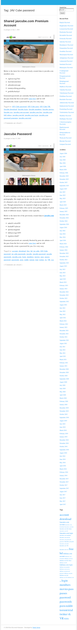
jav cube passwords (18, 254)
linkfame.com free (69, 558)
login (24, 257)
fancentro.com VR (64, 545)
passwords (15, 259)
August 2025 (63, 189)
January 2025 (63, 211)
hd (31, 251)
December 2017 (64, 479)
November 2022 (64, 295)
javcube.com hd (18, 115)
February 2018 (64, 472)
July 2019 (62, 424)
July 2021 (62, 347)
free (28, 251)
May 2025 (62, 198)
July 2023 (62, 269)
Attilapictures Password (66, 58)
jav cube (36, 251)
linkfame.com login (66, 565)
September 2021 (64, 340)
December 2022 (64, 292)
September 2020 (64, 379)
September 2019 (64, 417)
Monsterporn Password (66, 54)
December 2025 (64, 176)
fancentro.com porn (69, 541)
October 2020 (63, 376)
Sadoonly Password (65, 42)
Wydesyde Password (65, 138)
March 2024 (63, 244)
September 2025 (64, 186)
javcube (29, 254)
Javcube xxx (8, 112)
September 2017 (64, 488)
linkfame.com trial (64, 575)
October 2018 (63, 446)
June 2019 (62, 427)
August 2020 (63, 382)
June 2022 (62, 311)
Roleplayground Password (64, 82)
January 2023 (63, 289)
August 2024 (63, 227)
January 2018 (63, 475)
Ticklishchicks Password (67, 112)
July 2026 (62, 157)
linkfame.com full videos (65, 560)
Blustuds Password (65, 141)
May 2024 (62, 237)
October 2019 (63, 414)
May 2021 (62, 353)
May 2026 (62, 163)
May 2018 (62, 462)
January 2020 (63, 404)
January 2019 (63, 437)
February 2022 (64, 324)
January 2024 (63, 250)
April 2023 (63, 279)
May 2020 (62, 392)
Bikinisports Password (66, 67)
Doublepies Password (66, 119)
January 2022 (63, 327)
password (7, 259)
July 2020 (62, 385)
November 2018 (64, 443)
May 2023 (62, 276)
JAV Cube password (19, 106)
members (30, 257)
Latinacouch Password (66, 61)
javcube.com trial (25, 118)
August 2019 (63, 421)
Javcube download (10, 109)
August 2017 (63, 491)
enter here (32, 98)
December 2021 (64, 330)
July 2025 (62, 192)
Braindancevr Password (66, 45)
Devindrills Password (66, 35)
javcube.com (49, 215)
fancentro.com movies (65, 537)
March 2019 (63, 430)
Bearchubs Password (65, 99)
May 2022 (62, 314)
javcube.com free (36, 112)
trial (36, 259)
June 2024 (62, 234)
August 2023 (63, 266)
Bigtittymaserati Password (64, 128)
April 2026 (63, 166)
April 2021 (63, 356)
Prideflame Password (66, 96)
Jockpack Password (65, 144)
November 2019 (64, 411)
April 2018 (63, 466)
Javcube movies (48, 109)
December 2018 (64, 440)
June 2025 (62, 195)
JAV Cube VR (45, 106)
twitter (41, 259)
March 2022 (63, 321)
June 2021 (62, 350)
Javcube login (23, 109)
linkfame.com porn (68, 573)
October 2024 (63, 221)
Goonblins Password (65, 51)
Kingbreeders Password (66, 26)
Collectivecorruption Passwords (65, 123)
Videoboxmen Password (66, 93)
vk (46, 259)
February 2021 (64, 363)
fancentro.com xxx (64, 549)
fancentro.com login (66, 533)
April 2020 (63, 395)
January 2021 (63, 366)
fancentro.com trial (64, 543)
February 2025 (64, 208)
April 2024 (63, 240)
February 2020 (64, 401)
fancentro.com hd (64, 531)
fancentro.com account (64, 523)
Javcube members (35, 109)
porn (21, 259)
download (22, 251)
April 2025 (63, 202)
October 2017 (63, 485)
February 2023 (64, 285)
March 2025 (63, 205)
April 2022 (63, 318)
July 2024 (62, 231)
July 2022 (62, 308)
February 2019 (64, 433)
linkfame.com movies (65, 569)
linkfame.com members (65, 567)
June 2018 (62, 459)
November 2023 (64, 256)
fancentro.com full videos (66, 529)
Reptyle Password (65, 22)
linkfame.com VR (63, 577)
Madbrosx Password (65, 86)
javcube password (39, 254)
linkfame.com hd (63, 562)
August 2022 (63, 305)
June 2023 (62, 273)
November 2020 (64, 372)
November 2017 (64, 482)
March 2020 (63, 398)
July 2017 (62, 495)
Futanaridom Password (66, 48)
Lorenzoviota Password (66, 29)
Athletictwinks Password (67, 103)
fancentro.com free (69, 527)
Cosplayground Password (64, 72)
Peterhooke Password (66, 32)
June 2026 (62, 160)
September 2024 (64, 224)
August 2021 (63, 343)
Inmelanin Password (65, 64)
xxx (52, 259)
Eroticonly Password (65, 38)
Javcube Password (18, 134)
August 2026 (63, 153)
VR (49, 259)
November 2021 (64, 334)
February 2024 (64, 247)
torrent (31, 259)
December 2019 (64, 408)
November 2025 (64, 179)
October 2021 (63, 337)
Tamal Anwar (36, 627)
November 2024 (64, 218)
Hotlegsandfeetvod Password (65, 134)
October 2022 (63, 298)
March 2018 (63, 469)
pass (42, 257)
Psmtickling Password (66, 109)
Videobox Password (65, 90)
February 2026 (64, 173)
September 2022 (64, 301)
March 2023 (63, 282)
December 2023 (64, 253)
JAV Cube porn (33, 106)
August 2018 (63, 453)
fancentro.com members (65, 535)
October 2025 (63, 182)
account (15, 251)
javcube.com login (31, 115)
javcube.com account (21, 112)
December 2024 (64, 215)
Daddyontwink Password (67, 106)
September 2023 (64, 263)
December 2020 (64, 369)
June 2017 (62, 498)
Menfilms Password (65, 115)
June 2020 (62, 388)
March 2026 (63, 169)
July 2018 (62, 456)
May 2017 (62, 501)
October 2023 (63, 260)
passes (47, 257)
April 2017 (63, 504)
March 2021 (63, 359)
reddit (26, 259)
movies (37, 257)
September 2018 (64, 450)
